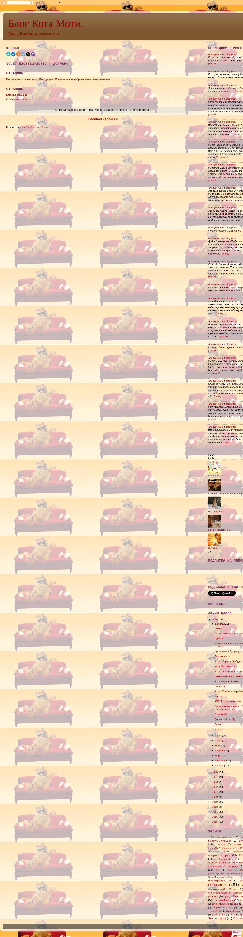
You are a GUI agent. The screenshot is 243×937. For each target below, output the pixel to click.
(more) (212, 63)
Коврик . (219, 729)
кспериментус (215, 866)
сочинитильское (220, 903)
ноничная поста (217, 475)
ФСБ (232, 914)
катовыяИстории (217, 862)
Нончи (218, 628)
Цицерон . (220, 686)
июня (218, 740)
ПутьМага (237, 893)
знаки (211, 851)
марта (219, 755)
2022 (215, 786)
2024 (215, 776)
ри (226, 897)
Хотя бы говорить (225, 666)
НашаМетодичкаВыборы (220, 877)
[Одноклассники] (18, 54)
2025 (215, 771)
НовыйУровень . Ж (219, 880)
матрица (233, 866)
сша (236, 903)
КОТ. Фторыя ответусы (228, 701)
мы (217, 870)
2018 (215, 806)
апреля (219, 750)
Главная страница (16, 94)
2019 (215, 801)
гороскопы (220, 844)
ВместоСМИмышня (219, 840)
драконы (237, 844)
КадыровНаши (226, 859)
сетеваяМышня (224, 900)
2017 (215, 811)
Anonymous (214, 54)
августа (219, 623)
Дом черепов (222, 656)
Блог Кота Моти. (45, 23)
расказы (213, 896)
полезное (217, 884)
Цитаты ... (214, 547)
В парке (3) (221, 714)
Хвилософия (217, 918)
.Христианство (224, 837)
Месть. (218, 696)
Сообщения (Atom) (37, 127)
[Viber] (33, 54)
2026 (215, 619)
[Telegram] (23, 54)
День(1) (219, 724)
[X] (28, 54)
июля (218, 735)
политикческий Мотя (221, 889)
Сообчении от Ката (17, 99)
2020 (215, 796)
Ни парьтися (215, 511)
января (219, 765)
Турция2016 (214, 911)
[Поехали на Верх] (237, 933)
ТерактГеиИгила (222, 907)
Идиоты (219, 638)
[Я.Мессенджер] (8, 54)
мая (217, 745)
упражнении (218, 914)
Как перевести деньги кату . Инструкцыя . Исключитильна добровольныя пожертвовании (58, 79)
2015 (215, 821)
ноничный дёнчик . (219, 529)
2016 (215, 816)
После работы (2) (225, 719)
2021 (215, 791)
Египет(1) (213, 848)
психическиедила (217, 892)
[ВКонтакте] (13, 54)
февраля (220, 760)
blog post (231, 54)
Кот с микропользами (227, 681)
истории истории (218, 855)
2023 (215, 781)
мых (230, 870)
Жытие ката (228, 848)
